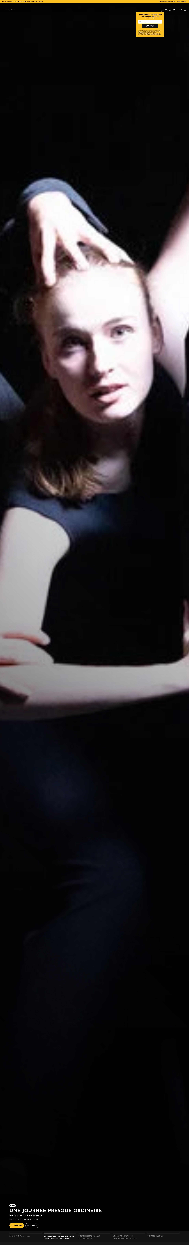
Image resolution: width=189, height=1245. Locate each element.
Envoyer (150, 26)
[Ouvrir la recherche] (170, 9)
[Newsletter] (162, 9)
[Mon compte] (174, 9)
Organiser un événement (167, 1)
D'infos (33, 1225)
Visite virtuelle (181, 1)
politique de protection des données (153, 34)
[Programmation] (166, 9)
